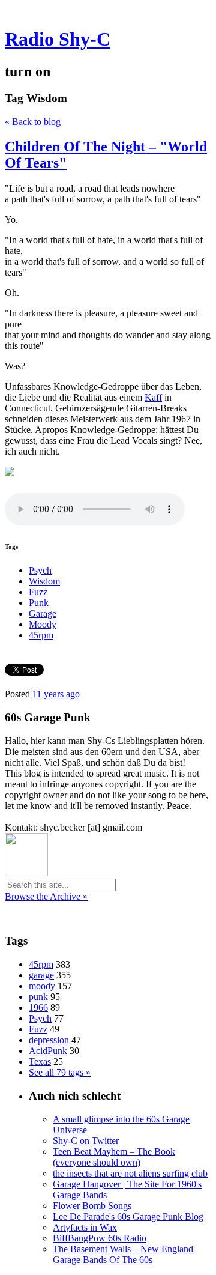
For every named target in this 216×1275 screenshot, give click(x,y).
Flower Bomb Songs (92, 1206)
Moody (42, 624)
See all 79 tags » (60, 1072)
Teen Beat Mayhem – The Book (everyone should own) (114, 1156)
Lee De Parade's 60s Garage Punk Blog (128, 1216)
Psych (40, 570)
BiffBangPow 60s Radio (99, 1238)
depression (49, 1040)
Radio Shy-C (57, 39)
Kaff (153, 397)
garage (41, 975)
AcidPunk (48, 1051)
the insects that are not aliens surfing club (130, 1173)
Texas (40, 1061)
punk (38, 997)
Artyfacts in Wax (85, 1227)
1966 (38, 1007)
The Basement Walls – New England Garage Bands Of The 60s (123, 1254)
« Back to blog (33, 122)
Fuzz (38, 592)
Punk (39, 603)
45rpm (41, 635)
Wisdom (44, 581)
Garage (42, 613)
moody (42, 986)
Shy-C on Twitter (86, 1141)
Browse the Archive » (46, 896)
